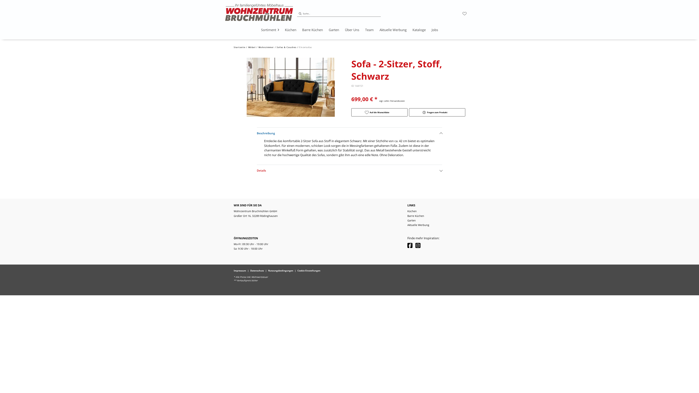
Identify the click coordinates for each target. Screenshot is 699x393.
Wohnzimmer (266, 47)
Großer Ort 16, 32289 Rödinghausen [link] (256, 216)
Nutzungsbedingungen (280, 270)
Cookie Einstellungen (308, 270)
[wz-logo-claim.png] (259, 13)
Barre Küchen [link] (415, 216)
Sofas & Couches (287, 47)
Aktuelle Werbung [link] (418, 225)
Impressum (240, 270)
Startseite (239, 47)
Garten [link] (411, 220)
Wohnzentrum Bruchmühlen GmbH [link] (255, 211)
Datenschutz (257, 270)
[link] (268, 30)
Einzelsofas (305, 47)
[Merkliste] (464, 14)
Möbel (252, 47)
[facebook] (409, 245)
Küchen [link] (412, 211)
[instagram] (417, 245)
